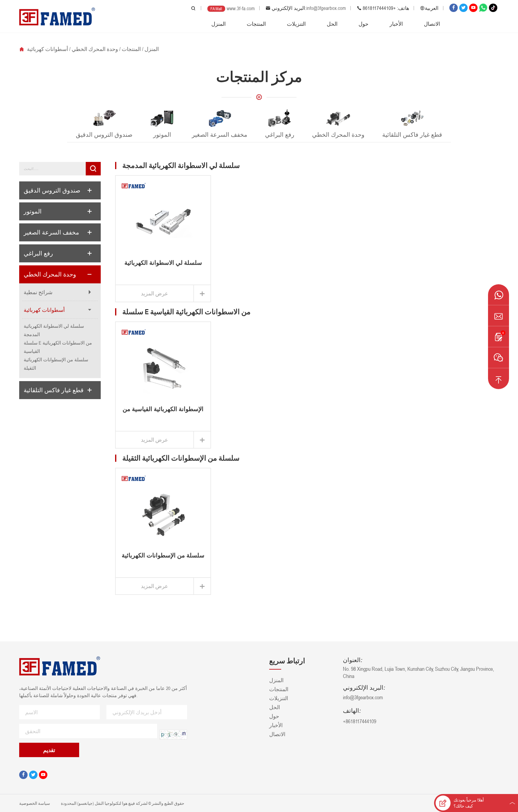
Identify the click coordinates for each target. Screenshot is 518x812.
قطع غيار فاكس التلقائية (54, 390)
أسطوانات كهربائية (47, 49)
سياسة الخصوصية (35, 803)
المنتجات (256, 23)
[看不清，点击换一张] (173, 734)
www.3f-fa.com (241, 8)
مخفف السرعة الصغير (51, 232)
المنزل (218, 23)
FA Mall (216, 8)
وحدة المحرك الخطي (95, 49)
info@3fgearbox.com (326, 8)
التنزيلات (296, 23)
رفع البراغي (38, 253)
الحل (332, 23)
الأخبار (396, 23)
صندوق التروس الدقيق (52, 190)
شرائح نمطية (38, 292)
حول (363, 23)
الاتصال (432, 23)
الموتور (33, 211)
